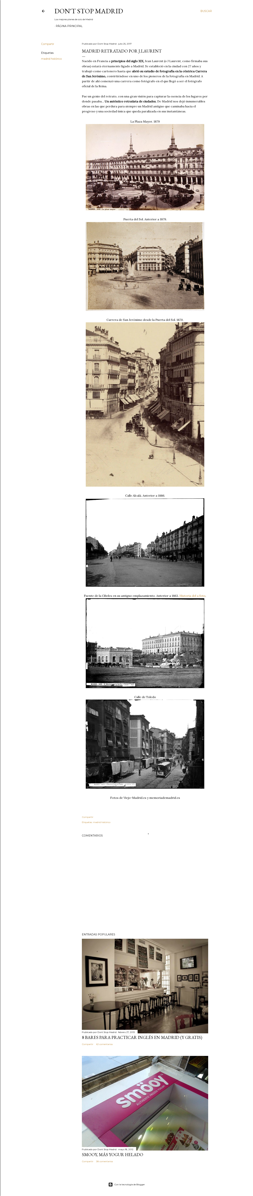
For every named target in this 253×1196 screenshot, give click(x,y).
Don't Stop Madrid (88, 11)
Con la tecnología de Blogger (129, 1184)
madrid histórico (51, 58)
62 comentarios (104, 1044)
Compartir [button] (47, 44)
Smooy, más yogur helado (112, 1154)
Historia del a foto (192, 596)
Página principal (69, 26)
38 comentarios (104, 1161)
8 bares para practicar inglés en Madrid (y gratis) (142, 1037)
